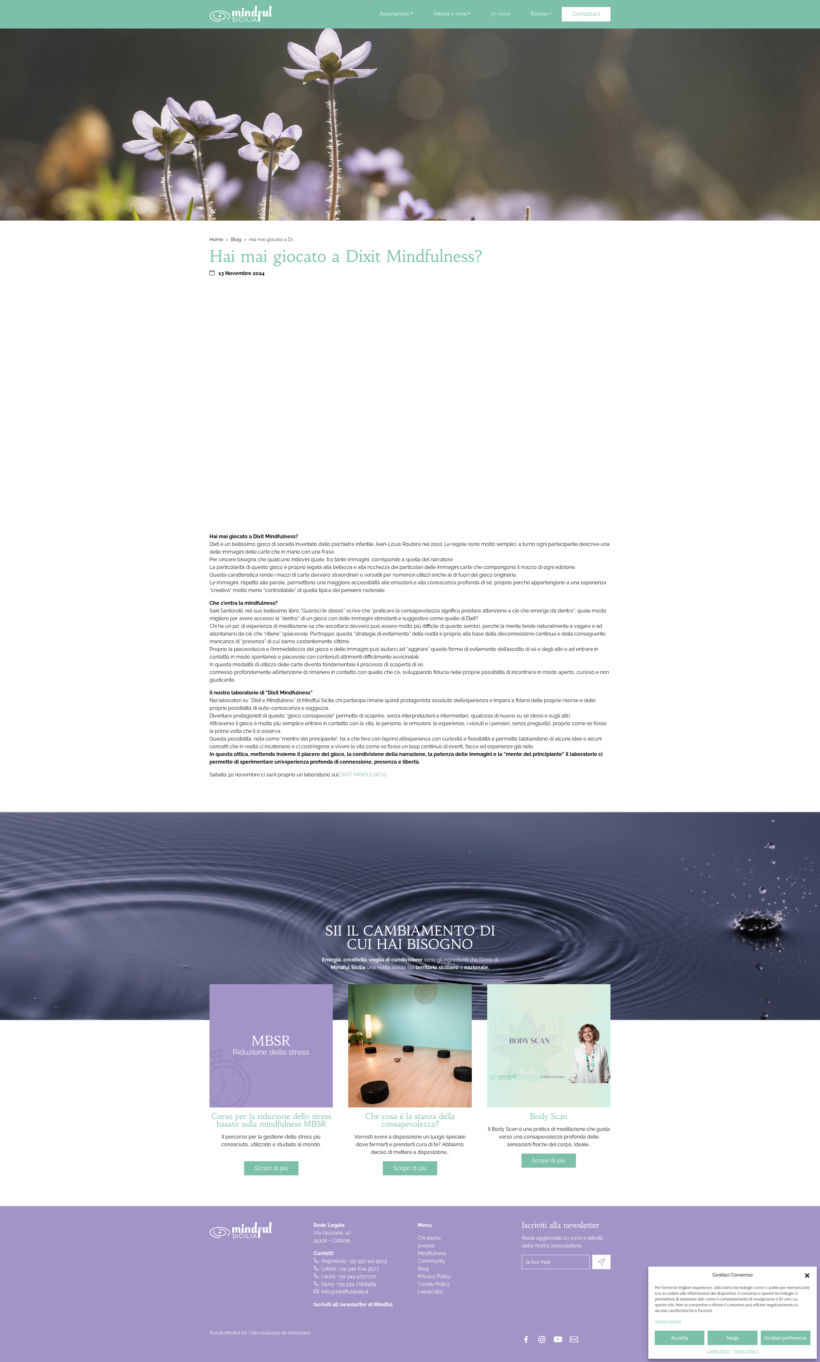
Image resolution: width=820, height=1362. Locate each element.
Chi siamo (429, 1238)
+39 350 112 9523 (367, 1261)
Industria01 (299, 1332)
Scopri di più (271, 1168)
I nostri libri (430, 1292)
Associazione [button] (394, 13)
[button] (807, 1275)
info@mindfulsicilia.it (344, 1292)
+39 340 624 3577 (358, 1269)
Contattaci (586, 14)
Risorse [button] (539, 13)
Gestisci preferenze (785, 1338)
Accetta (679, 1338)
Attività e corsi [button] (450, 13)
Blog (236, 239)
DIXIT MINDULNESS (363, 775)
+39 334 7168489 (356, 1284)
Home (216, 239)
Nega (732, 1338)
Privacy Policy (746, 1351)
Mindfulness (432, 1253)
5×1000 (500, 13)
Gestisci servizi (668, 1321)
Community (432, 1261)
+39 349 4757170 (356, 1276)
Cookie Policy (719, 1351)
